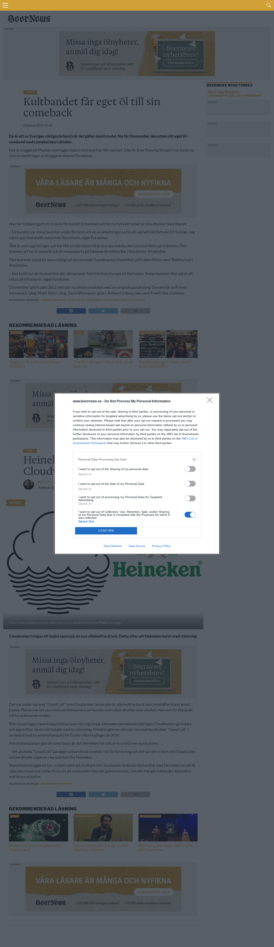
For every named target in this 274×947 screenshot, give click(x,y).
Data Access (137, 546)
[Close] (211, 401)
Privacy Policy (161, 546)
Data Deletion (113, 546)
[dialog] (137, 473)
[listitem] (137, 459)
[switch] (190, 469)
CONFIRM (106, 530)
